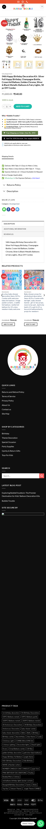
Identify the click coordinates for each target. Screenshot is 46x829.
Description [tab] (9, 224)
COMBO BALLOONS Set (24, 741)
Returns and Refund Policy (13, 392)
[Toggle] (4, 185)
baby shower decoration (11, 733)
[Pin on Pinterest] (13, 209)
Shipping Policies (15, 811)
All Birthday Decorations (33, 725)
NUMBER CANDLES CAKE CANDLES (16, 769)
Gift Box (30, 749)
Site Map (5, 413)
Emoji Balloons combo (17, 749)
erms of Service (9, 396)
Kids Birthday (28, 761)
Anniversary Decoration (11, 729)
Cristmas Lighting (9, 745)
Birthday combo (8, 737)
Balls (23, 733)
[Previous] (1, 300)
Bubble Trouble (8, 501)
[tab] (8, 156)
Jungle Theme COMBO (32, 789)
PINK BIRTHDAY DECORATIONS (14, 773)
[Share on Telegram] (17, 209)
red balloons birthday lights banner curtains (18, 781)
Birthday (5, 433)
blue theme (31, 737)
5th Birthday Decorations (30, 713)
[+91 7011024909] (27, 2)
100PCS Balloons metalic (11, 721)
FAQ (18, 809)
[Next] (44, 300)
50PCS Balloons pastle (29, 717)
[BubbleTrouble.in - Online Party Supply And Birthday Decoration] (23, 7)
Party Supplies (8, 446)
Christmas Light (8, 741)
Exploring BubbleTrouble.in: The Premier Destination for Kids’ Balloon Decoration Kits (21, 494)
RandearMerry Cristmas (11, 777)
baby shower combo (29, 729)
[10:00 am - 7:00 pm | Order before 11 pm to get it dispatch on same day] (23, 2)
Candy (39, 737)
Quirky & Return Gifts (11, 451)
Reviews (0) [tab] (8, 234)
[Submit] (41, 13)
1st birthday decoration (11, 713)
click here (35, 178)
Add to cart (23, 106)
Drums (5, 749)
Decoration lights (23, 745)
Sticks (35, 785)
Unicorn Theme (16, 789)
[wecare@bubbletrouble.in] (18, 2)
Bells (28, 733)
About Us (6, 405)
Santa (28, 785)
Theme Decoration (10, 438)
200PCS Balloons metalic (31, 721)
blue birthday (20, 737)
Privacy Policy (8, 400)
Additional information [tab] (15, 229)
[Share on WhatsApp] (4, 209)
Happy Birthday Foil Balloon (12, 757)
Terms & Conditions (29, 809)
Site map (28, 815)
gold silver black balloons (32, 753)
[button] (4, 7)
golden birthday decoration (12, 753)
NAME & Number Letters (11, 765)
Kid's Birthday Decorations (12, 761)
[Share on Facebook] (9, 209)
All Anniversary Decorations (12, 725)
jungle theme (28, 757)
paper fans (35, 769)
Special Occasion (9, 442)
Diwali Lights (35, 745)
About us (11, 809)
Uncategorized (7, 74)
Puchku (31, 773)
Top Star (5, 789)
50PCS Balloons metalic (11, 717)
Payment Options (31, 811)
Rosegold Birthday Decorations (13, 785)
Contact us (6, 409)
